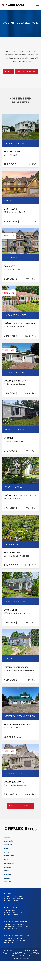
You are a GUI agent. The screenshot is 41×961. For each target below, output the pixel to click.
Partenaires (9, 856)
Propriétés (8, 841)
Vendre (7, 870)
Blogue (7, 878)
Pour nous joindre (26, 71)
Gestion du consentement (21, 955)
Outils (6, 859)
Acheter (7, 867)
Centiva (25, 958)
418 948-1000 (13, 901)
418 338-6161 (12, 929)
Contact (7, 882)
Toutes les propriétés (20, 806)
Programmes (9, 863)
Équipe (6, 848)
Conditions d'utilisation (31, 953)
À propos (7, 852)
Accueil (8, 71)
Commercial (8, 845)
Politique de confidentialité (11, 953)
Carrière (7, 874)
